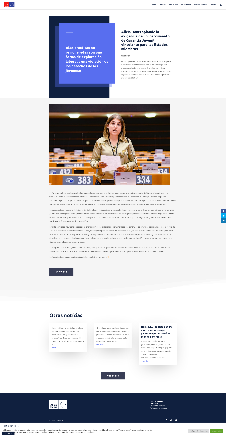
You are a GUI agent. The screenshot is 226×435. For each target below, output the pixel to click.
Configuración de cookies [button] (199, 431)
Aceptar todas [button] (217, 431)
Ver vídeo (61, 272)
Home (153, 5)
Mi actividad (186, 5)
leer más (55, 348)
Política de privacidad (158, 408)
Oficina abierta (200, 5)
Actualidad (173, 5)
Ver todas (113, 376)
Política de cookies (157, 405)
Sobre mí (162, 5)
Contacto (214, 5)
